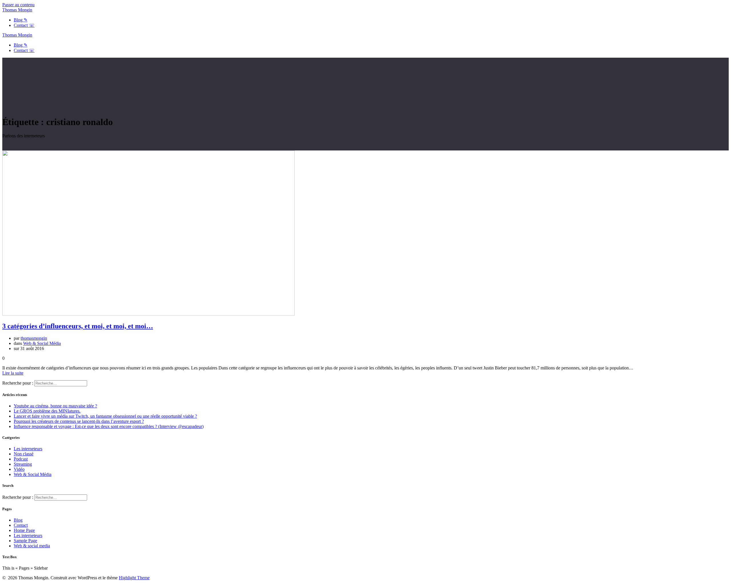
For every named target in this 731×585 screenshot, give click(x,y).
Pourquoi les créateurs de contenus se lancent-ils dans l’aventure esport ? (79, 421)
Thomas (17, 9)
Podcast (21, 459)
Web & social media (32, 545)
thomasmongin (34, 338)
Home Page (24, 530)
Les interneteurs (28, 448)
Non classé (23, 453)
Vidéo (19, 469)
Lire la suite (12, 373)
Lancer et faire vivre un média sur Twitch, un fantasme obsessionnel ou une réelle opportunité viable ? (105, 416)
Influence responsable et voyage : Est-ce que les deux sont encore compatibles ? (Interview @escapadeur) (109, 426)
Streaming (23, 464)
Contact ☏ (24, 25)
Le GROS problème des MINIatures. (47, 411)
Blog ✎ (20, 19)
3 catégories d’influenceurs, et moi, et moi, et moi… (77, 326)
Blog (18, 520)
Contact (21, 525)
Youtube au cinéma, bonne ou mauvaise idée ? (55, 405)
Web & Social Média (42, 343)
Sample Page (25, 540)
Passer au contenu (18, 4)
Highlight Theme (134, 577)
